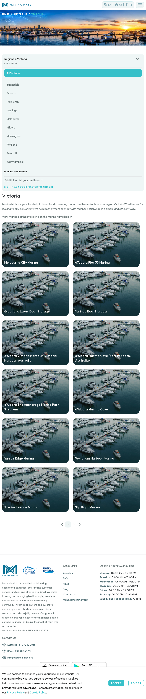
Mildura (10, 127)
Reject (136, 683)
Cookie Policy (38, 692)
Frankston (12, 102)
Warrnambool (15, 161)
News (66, 583)
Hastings (11, 110)
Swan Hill (11, 153)
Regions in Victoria (15, 59)
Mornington (13, 136)
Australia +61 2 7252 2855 (21, 644)
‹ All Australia (10, 63)
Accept (116, 683)
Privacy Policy (15, 692)
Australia (21, 14)
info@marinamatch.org (20, 657)
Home (6, 14)
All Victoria (13, 73)
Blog (65, 589)
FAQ (65, 578)
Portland (11, 144)
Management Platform (75, 599)
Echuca (10, 93)
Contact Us (69, 594)
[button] (140, 4)
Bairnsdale (12, 84)
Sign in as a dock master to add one (29, 187)
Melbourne (13, 119)
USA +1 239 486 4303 (19, 651)
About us (68, 573)
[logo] (36, 5)
